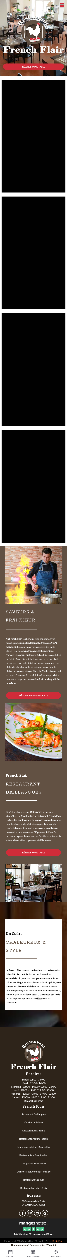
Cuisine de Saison (33, 1122)
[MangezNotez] (44, 1215)
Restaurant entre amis (33, 1130)
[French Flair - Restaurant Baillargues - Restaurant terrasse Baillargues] (33, 732)
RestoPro (57, 1241)
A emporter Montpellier (33, 1163)
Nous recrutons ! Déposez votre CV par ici (33, 1245)
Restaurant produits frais (33, 1187)
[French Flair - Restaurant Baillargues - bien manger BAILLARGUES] (33, 369)
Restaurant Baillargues (34, 1114)
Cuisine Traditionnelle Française (33, 1171)
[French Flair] (33, 1223)
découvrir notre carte (33, 695)
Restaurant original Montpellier (33, 1146)
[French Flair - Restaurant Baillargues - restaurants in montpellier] (33, 575)
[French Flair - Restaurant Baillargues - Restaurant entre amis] (33, 883)
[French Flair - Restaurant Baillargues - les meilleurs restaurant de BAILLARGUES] (33, 135)
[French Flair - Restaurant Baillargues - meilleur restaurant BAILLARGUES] (33, 252)
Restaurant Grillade (33, 1179)
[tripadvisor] (30, 1215)
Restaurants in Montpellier (33, 1155)
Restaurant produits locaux (33, 1138)
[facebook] (22, 1215)
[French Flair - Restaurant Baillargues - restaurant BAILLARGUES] (33, 486)
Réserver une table (33, 66)
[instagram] (37, 1215)
